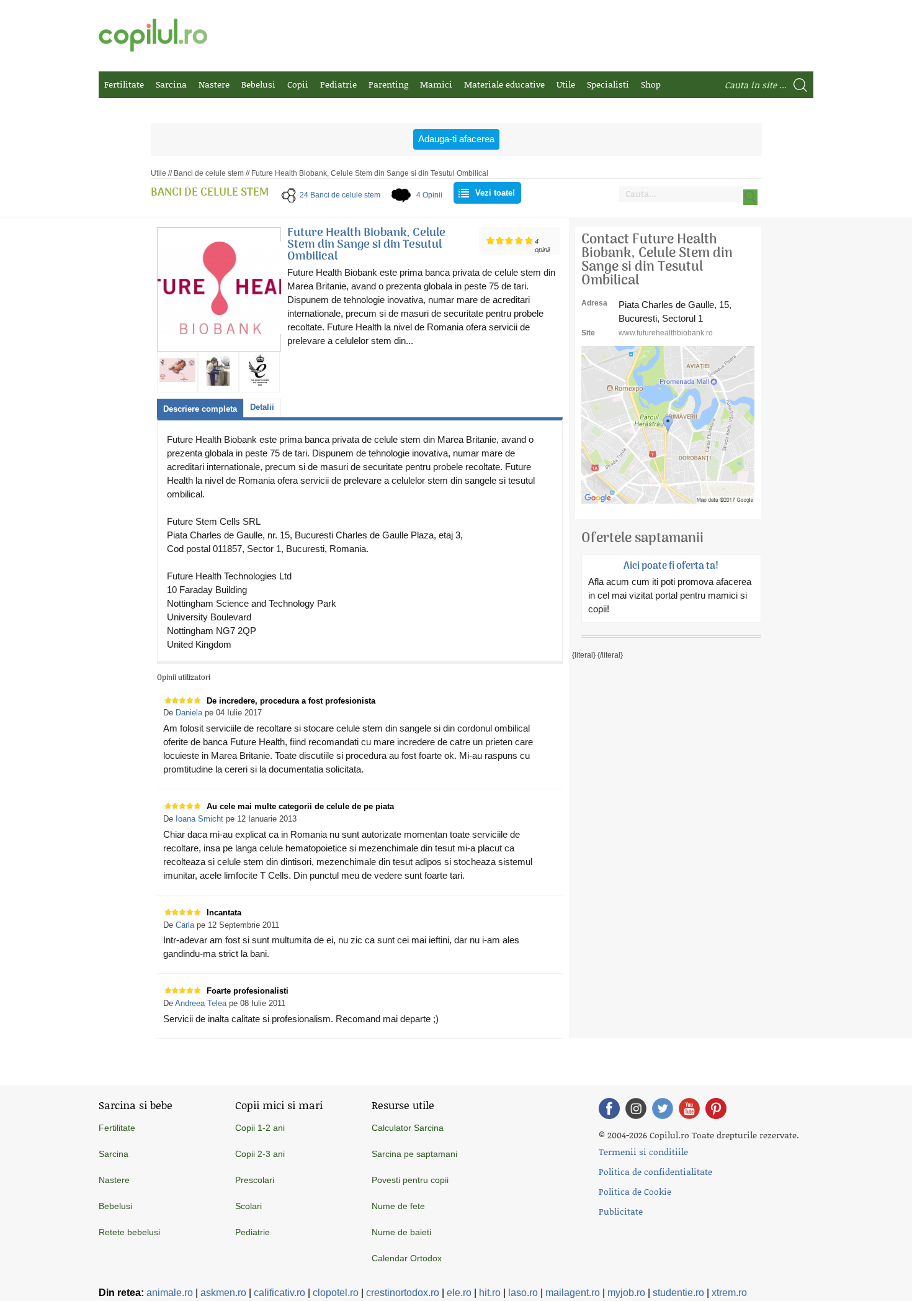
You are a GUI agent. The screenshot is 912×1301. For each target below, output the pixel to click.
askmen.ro (223, 1292)
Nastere (214, 84)
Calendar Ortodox (407, 1258)
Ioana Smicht (199, 818)
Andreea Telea (200, 1003)
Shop (651, 84)
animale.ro (169, 1292)
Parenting (388, 84)
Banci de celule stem (209, 173)
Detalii (262, 407)
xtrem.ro (729, 1292)
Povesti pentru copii (410, 1180)
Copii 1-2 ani (260, 1128)
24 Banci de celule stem (340, 195)
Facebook (609, 1108)
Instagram (635, 1108)
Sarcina (171, 84)
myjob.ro (626, 1292)
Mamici (436, 84)
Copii (297, 84)
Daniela (189, 712)
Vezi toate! (495, 192)
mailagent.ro (572, 1292)
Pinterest (715, 1108)
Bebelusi (258, 84)
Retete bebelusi (129, 1232)
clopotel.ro (336, 1292)
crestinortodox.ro (402, 1292)
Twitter (662, 1108)
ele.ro (459, 1292)
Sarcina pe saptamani (414, 1154)
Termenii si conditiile (643, 1151)
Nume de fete (398, 1206)
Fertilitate (124, 84)
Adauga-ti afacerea (456, 139)
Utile (566, 84)
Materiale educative (504, 84)
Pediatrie (338, 84)
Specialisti (608, 84)
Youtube (689, 1108)
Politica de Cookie (635, 1191)
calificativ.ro (279, 1292)
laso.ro (523, 1292)
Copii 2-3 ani (260, 1154)
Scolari (248, 1206)
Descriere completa (200, 409)
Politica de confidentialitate (655, 1171)
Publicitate (621, 1211)
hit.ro (490, 1292)
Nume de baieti (401, 1232)
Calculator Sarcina (408, 1128)
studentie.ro (678, 1292)
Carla (185, 925)
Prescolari (254, 1180)
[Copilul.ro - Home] (153, 35)
